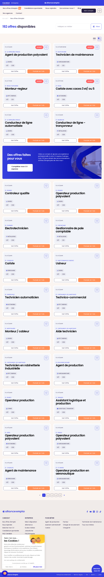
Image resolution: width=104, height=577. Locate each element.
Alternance (28, 525)
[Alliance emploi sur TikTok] (100, 511)
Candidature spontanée (33, 8)
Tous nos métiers (88, 525)
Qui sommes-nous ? (67, 8)
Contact (19, 13)
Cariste (47, 528)
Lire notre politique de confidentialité (14, 560)
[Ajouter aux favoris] (46, 47)
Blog (79, 8)
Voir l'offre (14, 71)
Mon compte (88, 11)
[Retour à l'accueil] (52, 3)
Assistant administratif (53, 525)
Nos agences (8, 13)
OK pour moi (37, 567)
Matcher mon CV (8, 528)
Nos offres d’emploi (12, 8)
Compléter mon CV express (19, 167)
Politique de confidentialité (64, 574)
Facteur (65, 522)
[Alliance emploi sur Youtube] (90, 511)
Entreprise (14, 3)
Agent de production (52, 522)
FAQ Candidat (7, 534)
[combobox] (71, 26)
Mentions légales (78, 574)
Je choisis (23, 567)
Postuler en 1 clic (38, 71)
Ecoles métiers (30, 528)
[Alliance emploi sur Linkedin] (94, 511)
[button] (5, 573)
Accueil (5, 18)
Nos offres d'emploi (17, 18)
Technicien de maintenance (92, 522)
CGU (87, 574)
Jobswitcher (29, 531)
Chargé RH (66, 528)
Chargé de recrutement (71, 525)
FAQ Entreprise (30, 534)
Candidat (6, 3)
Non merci (9, 567)
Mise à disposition (31, 522)
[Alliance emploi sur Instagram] (97, 511)
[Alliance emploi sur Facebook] (87, 511)
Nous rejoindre (51, 8)
